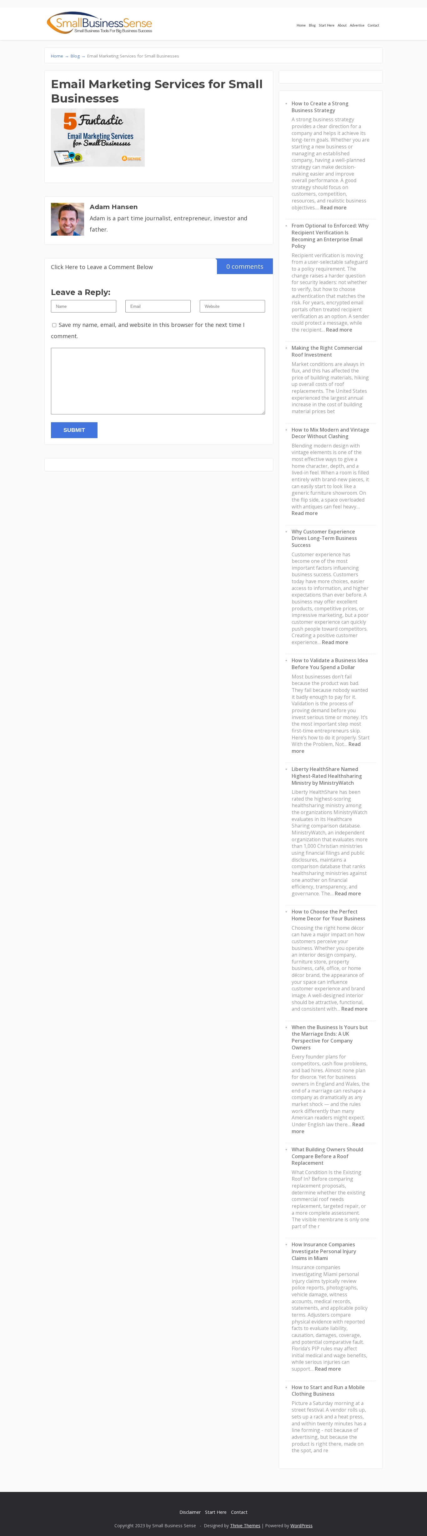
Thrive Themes (245, 1525)
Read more (333, 207)
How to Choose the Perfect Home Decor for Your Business (328, 915)
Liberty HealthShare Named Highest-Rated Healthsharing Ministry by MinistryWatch (327, 776)
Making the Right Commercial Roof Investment (327, 351)
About (342, 25)
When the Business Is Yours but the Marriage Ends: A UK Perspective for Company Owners (330, 1037)
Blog (312, 25)
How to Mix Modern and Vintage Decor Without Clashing (330, 433)
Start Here (326, 25)
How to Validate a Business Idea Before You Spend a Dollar (330, 664)
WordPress (301, 1525)
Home (301, 25)
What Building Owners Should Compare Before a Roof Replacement (327, 1156)
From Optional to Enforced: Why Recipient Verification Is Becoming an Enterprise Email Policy (330, 235)
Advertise (357, 25)
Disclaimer (190, 1512)
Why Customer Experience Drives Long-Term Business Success (324, 538)
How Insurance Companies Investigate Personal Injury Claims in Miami (324, 1251)
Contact (373, 25)
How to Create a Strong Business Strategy (320, 107)
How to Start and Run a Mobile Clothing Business (328, 1391)
